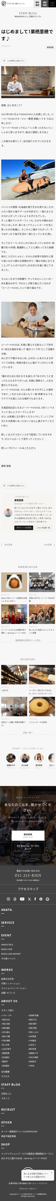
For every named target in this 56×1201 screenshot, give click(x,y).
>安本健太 (5, 1057)
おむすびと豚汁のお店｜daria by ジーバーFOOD (24, 1158)
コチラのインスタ (19, 434)
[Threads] (15, 899)
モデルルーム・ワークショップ (28, 848)
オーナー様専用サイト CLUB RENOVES (19, 1131)
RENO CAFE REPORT (11, 953)
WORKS (7, 970)
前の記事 (8, 544)
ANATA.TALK (7, 944)
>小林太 (31, 1065)
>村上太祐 (5, 1044)
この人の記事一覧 (43, 527)
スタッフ (5, 1098)
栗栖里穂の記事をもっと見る (28, 640)
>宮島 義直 (5, 1028)
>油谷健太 (5, 1065)
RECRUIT (8, 1109)
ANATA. (7, 910)
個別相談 (28, 835)
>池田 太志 (5, 1019)
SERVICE (7, 922)
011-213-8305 (28, 875)
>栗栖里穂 (5, 1053)
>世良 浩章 (5, 1023)
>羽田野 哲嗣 (33, 1015)
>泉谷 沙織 (5, 1036)
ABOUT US (9, 1001)
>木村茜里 (32, 1036)
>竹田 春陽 (5, 1040)
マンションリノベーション (13, 988)
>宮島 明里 (32, 1028)
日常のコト (6, 1093)
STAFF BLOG (10, 1084)
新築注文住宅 (7, 978)
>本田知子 (32, 1061)
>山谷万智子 (6, 1049)
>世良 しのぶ (33, 1032)
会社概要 (5, 1071)
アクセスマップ (28, 889)
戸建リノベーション (10, 983)
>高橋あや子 (33, 1053)
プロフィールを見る (24, 527)
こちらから (30, 448)
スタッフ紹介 (7, 1010)
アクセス (5, 1076)
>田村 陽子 (32, 1023)
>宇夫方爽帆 (33, 1057)
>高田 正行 (32, 1019)
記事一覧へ (28, 732)
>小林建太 (32, 1040)
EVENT (6, 935)
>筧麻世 (4, 1061)
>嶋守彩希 (32, 1049)
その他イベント (8, 958)
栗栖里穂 (50, 47)
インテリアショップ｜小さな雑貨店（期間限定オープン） (27, 1153)
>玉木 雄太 (5, 1032)
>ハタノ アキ (6, 1015)
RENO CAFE (6, 949)
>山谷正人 (32, 1044)
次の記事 (48, 544)
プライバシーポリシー (28, 1188)
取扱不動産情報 (8, 1136)
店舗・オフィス (8, 992)
